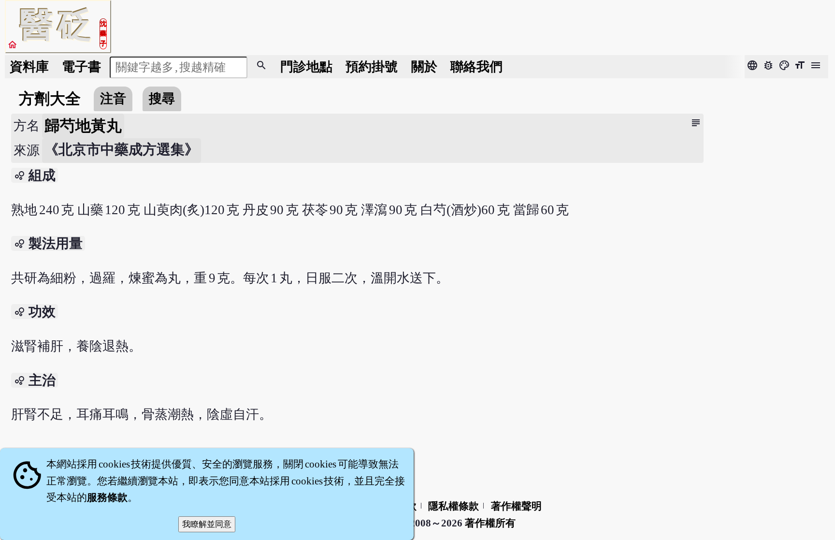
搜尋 (162, 98)
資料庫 (29, 66)
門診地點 (306, 66)
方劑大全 (50, 98)
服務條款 (107, 497)
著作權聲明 (516, 506)
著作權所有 (490, 523)
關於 (424, 66)
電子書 (81, 66)
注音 (113, 98)
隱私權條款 (453, 506)
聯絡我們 (476, 66)
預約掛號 (372, 66)
